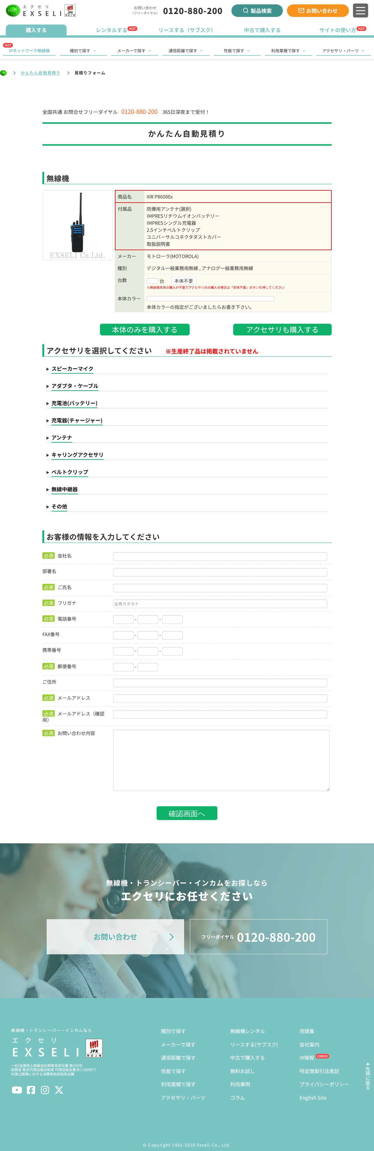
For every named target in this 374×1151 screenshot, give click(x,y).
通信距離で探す (183, 50)
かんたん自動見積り (40, 73)
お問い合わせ (322, 10)
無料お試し (242, 1071)
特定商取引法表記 (319, 1071)
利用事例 (240, 1084)
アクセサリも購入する (282, 329)
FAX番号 (51, 634)
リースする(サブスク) (254, 1044)
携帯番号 (51, 650)
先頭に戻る (367, 1078)
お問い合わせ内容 (69, 733)
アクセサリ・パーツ (340, 50)
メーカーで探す (131, 50)
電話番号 (60, 618)
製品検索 (261, 10)
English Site (312, 1097)
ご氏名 (58, 587)
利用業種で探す (285, 50)
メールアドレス (67, 697)
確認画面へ (187, 813)
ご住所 (49, 682)
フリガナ (60, 603)
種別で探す (80, 50)
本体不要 (183, 280)
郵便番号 (60, 666)
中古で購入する (247, 1057)
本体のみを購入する (145, 329)
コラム (237, 1097)
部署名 (49, 571)
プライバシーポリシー (324, 1084)
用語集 (306, 1031)
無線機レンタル (247, 1031)
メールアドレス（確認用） (73, 716)
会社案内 (309, 1044)
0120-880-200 (193, 10)
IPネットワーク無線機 (29, 50)
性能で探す (234, 50)
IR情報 (306, 1057)
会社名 (58, 555)
